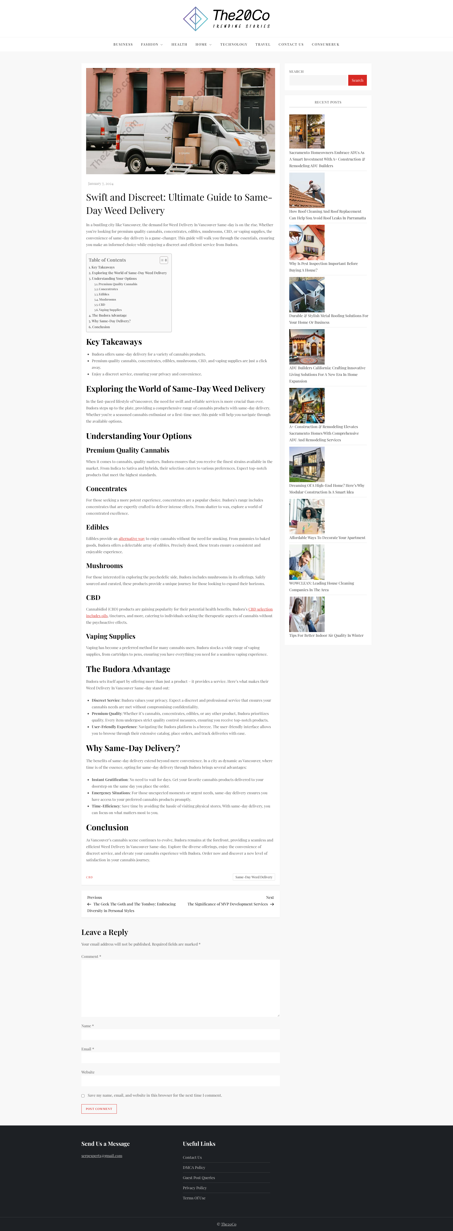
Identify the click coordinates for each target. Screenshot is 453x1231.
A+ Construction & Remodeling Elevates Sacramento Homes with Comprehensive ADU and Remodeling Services (324, 433)
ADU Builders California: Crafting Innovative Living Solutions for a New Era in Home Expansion (327, 374)
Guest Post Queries (199, 1177)
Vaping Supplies (110, 310)
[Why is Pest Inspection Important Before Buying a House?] (307, 242)
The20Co (228, 1224)
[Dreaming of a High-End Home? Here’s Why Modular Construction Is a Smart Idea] (307, 464)
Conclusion (101, 326)
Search (296, 71)
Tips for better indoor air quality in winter (326, 635)
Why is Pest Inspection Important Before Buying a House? (323, 266)
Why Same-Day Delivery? (111, 320)
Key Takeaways (103, 267)
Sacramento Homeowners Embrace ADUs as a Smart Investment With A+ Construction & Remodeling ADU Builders (327, 159)
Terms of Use (194, 1197)
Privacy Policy (195, 1187)
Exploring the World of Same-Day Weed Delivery (129, 272)
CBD (102, 304)
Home (201, 44)
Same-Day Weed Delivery (254, 877)
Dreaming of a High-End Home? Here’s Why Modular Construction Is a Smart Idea (327, 488)
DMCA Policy (194, 1167)
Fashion (150, 44)
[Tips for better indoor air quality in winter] (307, 614)
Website (88, 1072)
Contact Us (291, 44)
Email (87, 1048)
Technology (233, 44)
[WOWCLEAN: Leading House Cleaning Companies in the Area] (307, 562)
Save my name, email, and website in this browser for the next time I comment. (155, 1095)
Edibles (104, 294)
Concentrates (108, 289)
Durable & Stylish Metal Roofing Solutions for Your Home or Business (328, 319)
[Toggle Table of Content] (161, 260)
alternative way (132, 538)
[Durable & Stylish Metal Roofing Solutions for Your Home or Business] (307, 294)
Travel (263, 44)
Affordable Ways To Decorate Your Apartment (327, 537)
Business (123, 44)
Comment (91, 956)
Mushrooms (107, 299)
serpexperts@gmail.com (101, 1155)
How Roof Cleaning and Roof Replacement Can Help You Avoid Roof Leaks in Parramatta (327, 214)
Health (180, 44)
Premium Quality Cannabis (118, 284)
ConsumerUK (326, 44)
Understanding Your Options (114, 278)
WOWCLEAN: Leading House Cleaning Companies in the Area (321, 586)
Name (87, 1025)
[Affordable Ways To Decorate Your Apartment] (307, 516)
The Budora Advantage (109, 315)
